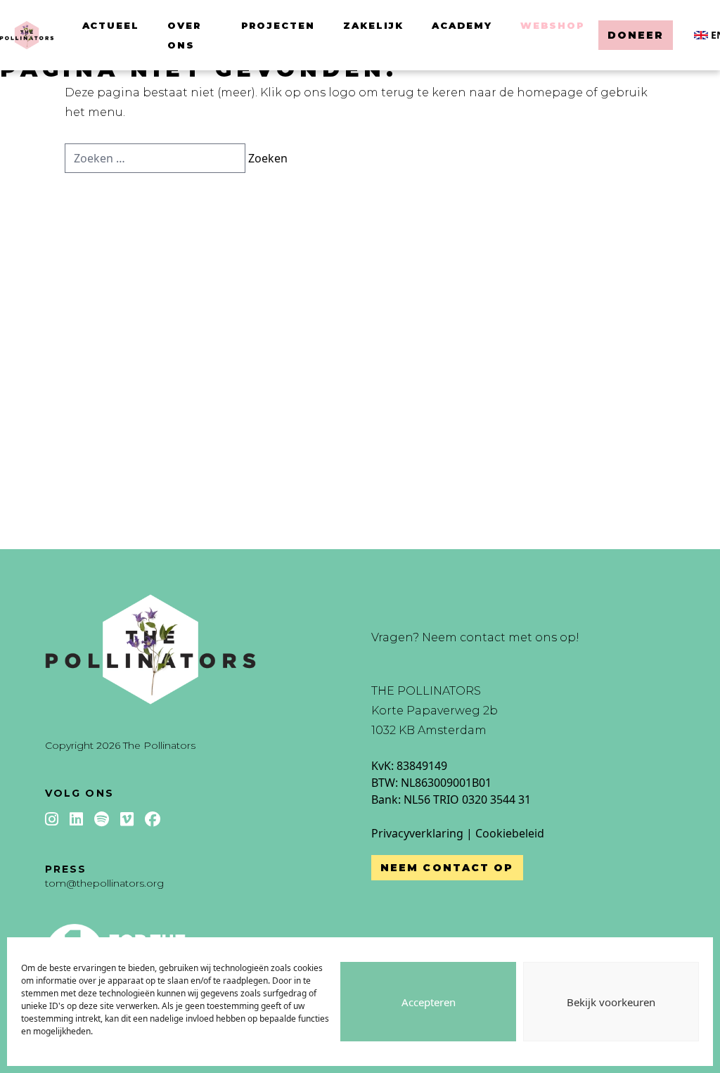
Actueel (111, 25)
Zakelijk (373, 25)
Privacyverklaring (417, 833)
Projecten (278, 25)
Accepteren (428, 1002)
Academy (462, 25)
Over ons (184, 35)
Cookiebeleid (509, 833)
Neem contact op (447, 867)
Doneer (636, 35)
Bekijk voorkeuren (611, 1002)
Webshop (552, 25)
